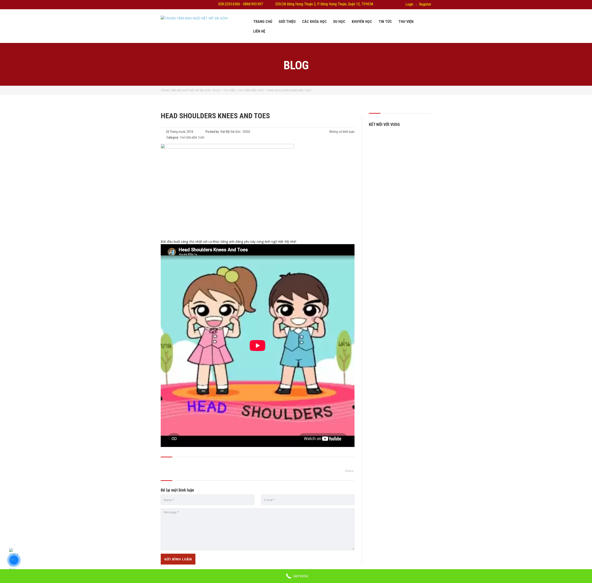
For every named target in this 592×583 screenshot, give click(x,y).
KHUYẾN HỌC (362, 21)
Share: (349, 471)
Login (409, 4)
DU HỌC (339, 21)
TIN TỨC (385, 21)
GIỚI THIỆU (287, 21)
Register (425, 4)
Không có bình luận (342, 132)
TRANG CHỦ (262, 21)
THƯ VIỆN (405, 21)
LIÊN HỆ (259, 31)
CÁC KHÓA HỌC (314, 21)
